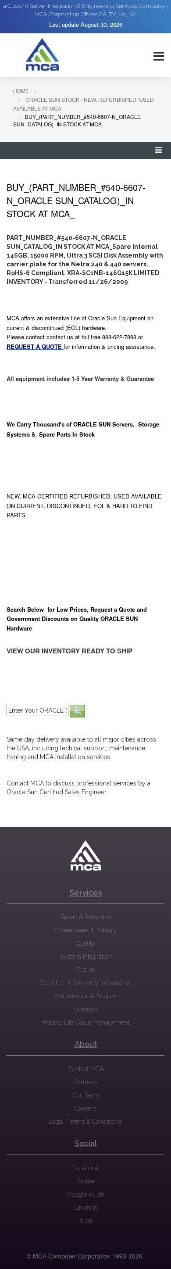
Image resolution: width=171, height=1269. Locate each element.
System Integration (86, 956)
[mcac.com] (42, 55)
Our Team (85, 1095)
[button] (158, 150)
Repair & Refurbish (86, 917)
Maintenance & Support (85, 996)
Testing (86, 969)
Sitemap (85, 1009)
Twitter (85, 1181)
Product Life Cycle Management (85, 1022)
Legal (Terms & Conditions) (85, 1121)
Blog (85, 1220)
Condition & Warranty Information (86, 982)
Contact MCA (85, 1068)
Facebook (85, 1168)
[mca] (85, 855)
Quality (85, 943)
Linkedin (85, 1207)
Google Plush (85, 1194)
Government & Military (85, 930)
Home (21, 90)
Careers (85, 1108)
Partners (85, 1082)
